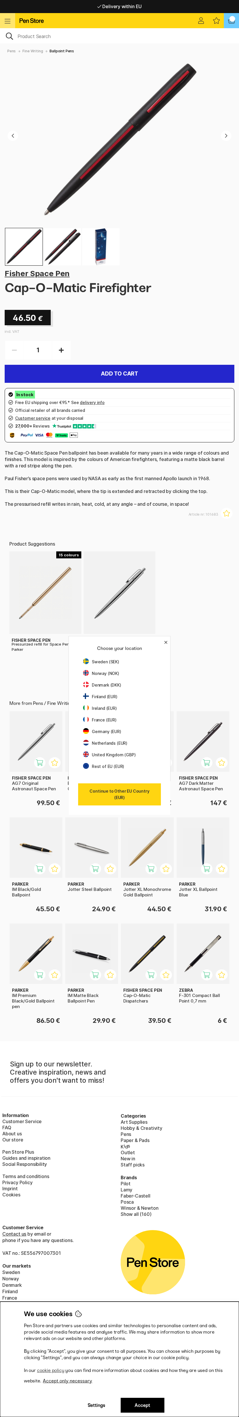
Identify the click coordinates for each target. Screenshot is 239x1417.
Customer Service (22, 1121)
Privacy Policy (17, 1182)
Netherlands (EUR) (109, 743)
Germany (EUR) (106, 731)
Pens (11, 51)
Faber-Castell (135, 1196)
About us (12, 1134)
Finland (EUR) (104, 696)
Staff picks (133, 1165)
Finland (10, 1291)
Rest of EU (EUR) (108, 766)
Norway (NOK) (105, 673)
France (9, 1298)
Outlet (128, 1152)
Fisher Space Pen (37, 273)
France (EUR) (104, 719)
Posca (127, 1202)
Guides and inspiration (26, 1158)
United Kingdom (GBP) (114, 754)
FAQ (6, 1127)
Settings (96, 1405)
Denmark (12, 1285)
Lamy (126, 1190)
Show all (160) (136, 1214)
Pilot (126, 1184)
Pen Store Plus (18, 1152)
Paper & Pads (135, 1140)
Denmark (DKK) (106, 684)
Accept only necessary (67, 1381)
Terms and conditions (25, 1176)
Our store (12, 1140)
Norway (10, 1279)
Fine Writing (32, 51)
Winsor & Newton (139, 1208)
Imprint (10, 1188)
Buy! (43, 766)
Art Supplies (134, 1122)
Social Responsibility (24, 1164)
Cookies (11, 1195)
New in (128, 1159)
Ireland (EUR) (104, 708)
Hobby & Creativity (141, 1128)
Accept (142, 1405)
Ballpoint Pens (62, 51)
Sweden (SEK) (105, 661)
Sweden (11, 1272)
